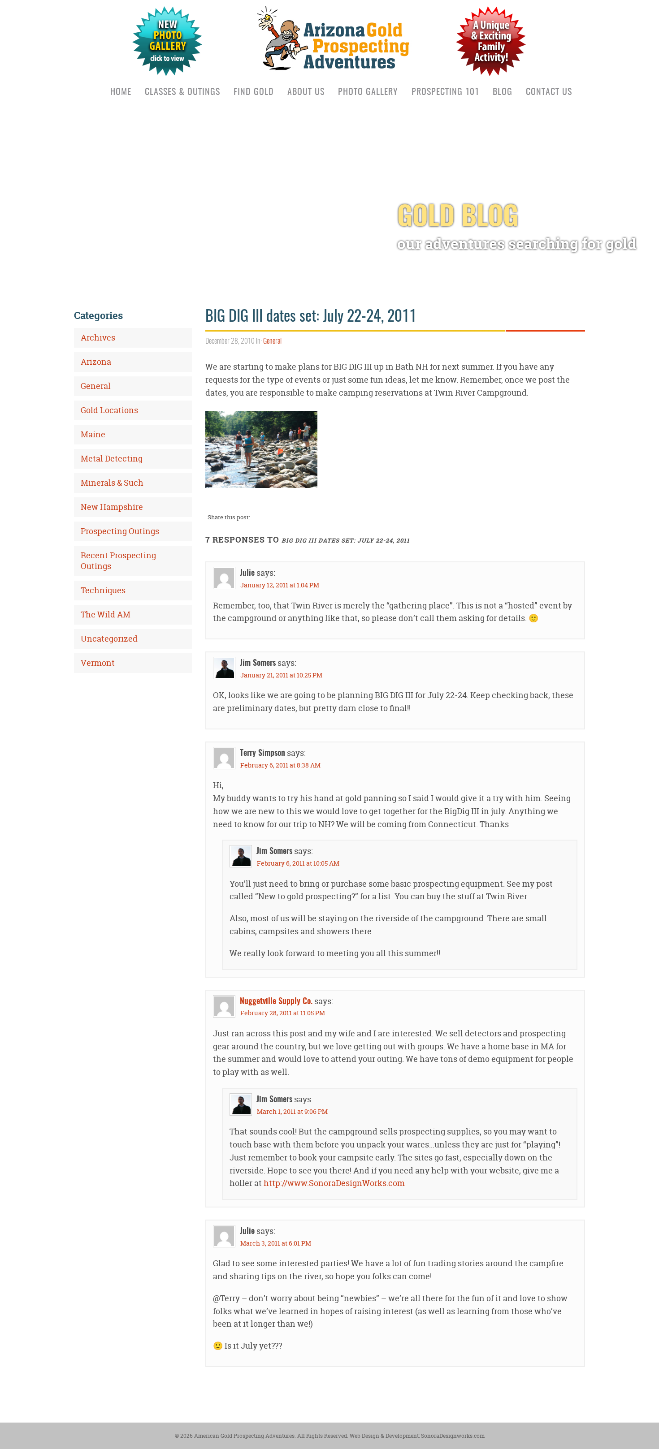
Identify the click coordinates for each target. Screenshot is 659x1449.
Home (120, 92)
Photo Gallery (368, 92)
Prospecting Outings (120, 531)
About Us (306, 92)
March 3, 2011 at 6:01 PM (275, 1243)
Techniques (103, 590)
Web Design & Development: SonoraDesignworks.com (416, 1436)
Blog (502, 92)
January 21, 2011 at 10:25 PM (281, 675)
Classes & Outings (182, 92)
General (272, 341)
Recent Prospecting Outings (118, 561)
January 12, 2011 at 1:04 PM (279, 585)
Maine (93, 434)
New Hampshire (112, 507)
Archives (98, 337)
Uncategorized (109, 638)
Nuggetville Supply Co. (276, 1002)
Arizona (96, 361)
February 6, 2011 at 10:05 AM (298, 863)
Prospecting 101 (445, 92)
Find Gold (254, 92)
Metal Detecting (112, 458)
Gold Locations (109, 410)
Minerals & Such (112, 482)
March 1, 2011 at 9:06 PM (292, 1111)
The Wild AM (105, 614)
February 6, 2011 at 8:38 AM (280, 765)
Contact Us (549, 92)
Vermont (98, 662)
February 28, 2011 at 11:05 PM (282, 1013)
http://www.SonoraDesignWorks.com (334, 1183)
